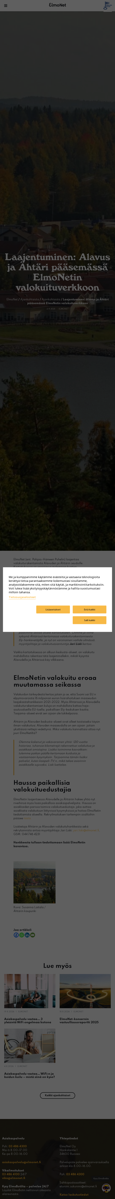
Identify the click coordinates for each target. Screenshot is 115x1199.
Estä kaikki (89, 609)
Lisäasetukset (53, 609)
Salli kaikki (89, 620)
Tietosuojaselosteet (22, 597)
